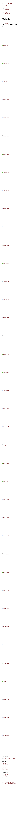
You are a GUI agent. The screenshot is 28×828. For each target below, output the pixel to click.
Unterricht (6, 9)
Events (4, 775)
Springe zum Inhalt (8, 3)
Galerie (6, 7)
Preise (5, 8)
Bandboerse (5, 774)
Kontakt (6, 12)
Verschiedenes (6, 780)
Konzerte (4, 776)
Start (5, 5)
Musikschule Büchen (8, 782)
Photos (4, 779)
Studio (5, 11)
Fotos (6, 23)
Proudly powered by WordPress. (11, 783)
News (3, 777)
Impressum (7, 13)
